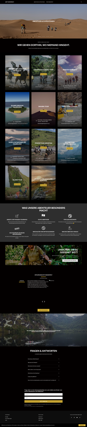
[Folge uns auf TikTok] (79, 417)
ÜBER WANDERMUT (49, 1)
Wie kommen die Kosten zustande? (34, 365)
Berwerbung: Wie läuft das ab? (33, 358)
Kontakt (6, 416)
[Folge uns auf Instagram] (74, 417)
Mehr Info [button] (52, 425)
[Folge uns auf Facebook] (71, 417)
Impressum (40, 416)
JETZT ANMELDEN (43, 401)
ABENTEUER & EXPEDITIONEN (39, 1)
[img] (43, 276)
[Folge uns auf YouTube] (77, 417)
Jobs (6, 420)
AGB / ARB (40, 420)
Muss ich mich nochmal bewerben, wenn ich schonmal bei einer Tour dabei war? (42, 380)
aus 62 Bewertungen (43, 278)
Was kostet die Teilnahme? (32, 362)
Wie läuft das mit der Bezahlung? (33, 373)
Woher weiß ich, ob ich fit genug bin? (34, 369)
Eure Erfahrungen (8, 418)
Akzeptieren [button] (82, 425)
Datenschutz (41, 418)
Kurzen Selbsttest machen (70, 260)
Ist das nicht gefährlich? (32, 376)
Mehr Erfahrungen (43, 310)
